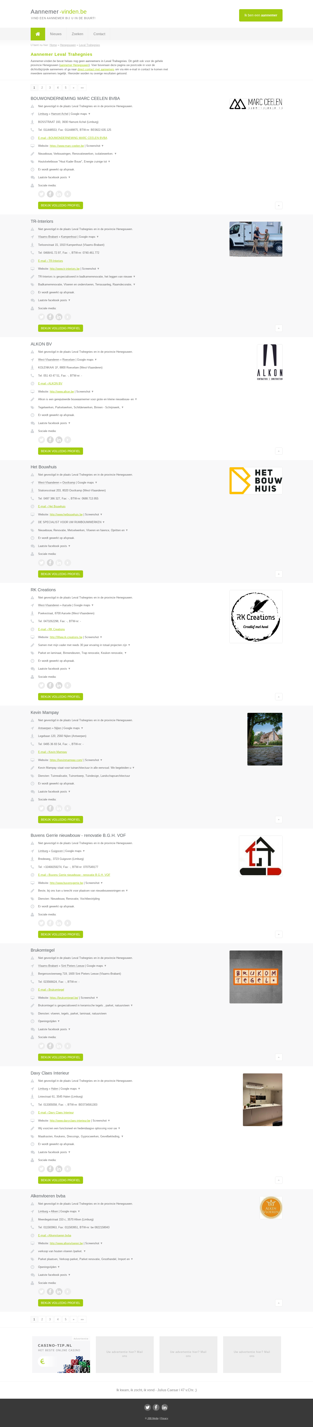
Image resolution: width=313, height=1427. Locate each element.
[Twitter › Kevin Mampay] (41, 808)
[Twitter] (147, 1407)
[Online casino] (64, 1356)
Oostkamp (68, 482)
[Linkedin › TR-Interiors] (59, 317)
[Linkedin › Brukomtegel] (59, 1046)
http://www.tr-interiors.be (65, 268)
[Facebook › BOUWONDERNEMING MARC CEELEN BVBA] (50, 194)
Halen (54, 1088)
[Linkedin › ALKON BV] (59, 439)
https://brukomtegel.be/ (64, 997)
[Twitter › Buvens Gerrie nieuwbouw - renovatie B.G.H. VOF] (41, 923)
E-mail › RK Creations (51, 629)
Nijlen (57, 728)
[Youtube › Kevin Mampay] (67, 808)
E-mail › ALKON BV (50, 383)
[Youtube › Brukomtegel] (67, 1046)
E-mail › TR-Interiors (50, 260)
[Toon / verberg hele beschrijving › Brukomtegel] (103, 1005)
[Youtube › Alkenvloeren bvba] (67, 1291)
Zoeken (77, 34)
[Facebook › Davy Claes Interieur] (50, 1168)
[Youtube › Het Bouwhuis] (67, 562)
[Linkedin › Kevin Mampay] (59, 808)
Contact (99, 34)
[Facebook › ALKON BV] (50, 439)
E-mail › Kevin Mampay (52, 752)
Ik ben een (260, 15)
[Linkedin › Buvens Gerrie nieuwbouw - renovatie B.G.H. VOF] (59, 923)
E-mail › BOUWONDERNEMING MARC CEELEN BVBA (72, 138)
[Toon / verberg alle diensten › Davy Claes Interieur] (103, 1136)
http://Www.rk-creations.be (66, 637)
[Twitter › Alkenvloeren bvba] (41, 1291)
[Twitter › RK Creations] (41, 685)
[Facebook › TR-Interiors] (50, 317)
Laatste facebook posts (54, 177)
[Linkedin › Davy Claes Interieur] (59, 1168)
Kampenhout (69, 236)
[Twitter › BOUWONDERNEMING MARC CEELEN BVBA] (41, 194)
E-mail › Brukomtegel (51, 989)
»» (82, 87)
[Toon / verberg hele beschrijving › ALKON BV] (103, 399)
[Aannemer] (38, 34)
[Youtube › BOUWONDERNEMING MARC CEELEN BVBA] (67, 194)
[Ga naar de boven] (279, 205)
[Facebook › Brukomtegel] (50, 1046)
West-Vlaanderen (48, 359)
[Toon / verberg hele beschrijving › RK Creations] (103, 645)
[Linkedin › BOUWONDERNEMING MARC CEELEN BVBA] (59, 194)
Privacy (164, 1418)
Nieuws (56, 34)
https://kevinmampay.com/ (66, 760)
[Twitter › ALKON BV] (41, 439)
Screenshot (95, 145)
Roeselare (68, 359)
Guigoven (57, 851)
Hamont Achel (59, 113)
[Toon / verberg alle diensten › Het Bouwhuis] (103, 530)
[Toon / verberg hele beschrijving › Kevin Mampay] (103, 768)
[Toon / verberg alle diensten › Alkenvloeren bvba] (103, 1259)
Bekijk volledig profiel (60, 205)
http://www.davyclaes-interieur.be (70, 1120)
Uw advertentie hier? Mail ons (124, 1353)
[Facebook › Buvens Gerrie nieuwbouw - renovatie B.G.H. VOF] (50, 923)
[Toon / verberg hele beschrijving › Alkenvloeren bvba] (103, 1251)
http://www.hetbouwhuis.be (66, 514)
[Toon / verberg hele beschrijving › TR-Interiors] (103, 277)
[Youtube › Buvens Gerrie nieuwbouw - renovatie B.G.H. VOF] (67, 923)
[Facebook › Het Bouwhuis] (50, 562)
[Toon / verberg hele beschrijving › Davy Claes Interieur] (103, 1128)
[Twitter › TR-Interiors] (41, 317)
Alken (54, 1211)
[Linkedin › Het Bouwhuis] (59, 562)
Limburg (43, 113)
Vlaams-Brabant (48, 236)
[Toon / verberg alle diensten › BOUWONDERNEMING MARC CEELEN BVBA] (103, 162)
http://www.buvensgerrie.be (66, 883)
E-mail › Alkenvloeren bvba (54, 1235)
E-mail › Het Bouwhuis (52, 506)
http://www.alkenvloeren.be (66, 1243)
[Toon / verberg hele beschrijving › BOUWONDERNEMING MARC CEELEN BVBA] (103, 154)
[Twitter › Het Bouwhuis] (41, 562)
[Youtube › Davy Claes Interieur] (67, 1168)
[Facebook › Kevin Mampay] (50, 808)
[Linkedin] (164, 1407)
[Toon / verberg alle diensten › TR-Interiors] (103, 284)
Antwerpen (44, 728)
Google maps (81, 113)
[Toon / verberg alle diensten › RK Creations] (103, 653)
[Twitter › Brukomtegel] (41, 1046)
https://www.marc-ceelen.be (67, 145)
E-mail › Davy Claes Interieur (56, 1112)
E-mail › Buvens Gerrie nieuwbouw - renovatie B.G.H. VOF (74, 874)
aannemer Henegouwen (74, 65)
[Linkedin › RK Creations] (59, 685)
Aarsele (67, 605)
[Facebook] (156, 1407)
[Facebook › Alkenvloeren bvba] (50, 1291)
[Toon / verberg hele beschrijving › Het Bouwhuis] (103, 522)
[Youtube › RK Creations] (67, 685)
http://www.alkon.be (62, 391)
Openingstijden (49, 1021)
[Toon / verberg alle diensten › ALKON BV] (103, 407)
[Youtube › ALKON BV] (67, 439)
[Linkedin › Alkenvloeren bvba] (59, 1291)
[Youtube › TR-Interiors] (67, 317)
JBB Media (152, 1418)
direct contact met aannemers (96, 69)
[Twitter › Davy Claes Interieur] (41, 1168)
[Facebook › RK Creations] (50, 685)
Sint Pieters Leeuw (72, 965)
